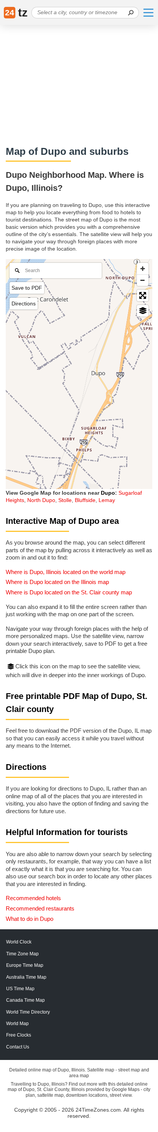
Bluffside (85, 500)
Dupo (108, 493)
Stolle (65, 500)
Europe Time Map (24, 965)
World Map (17, 1023)
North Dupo (41, 500)
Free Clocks (18, 1035)
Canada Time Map (25, 1000)
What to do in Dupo (29, 918)
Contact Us (17, 1047)
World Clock (18, 942)
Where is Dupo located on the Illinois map (57, 582)
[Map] (79, 374)
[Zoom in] (142, 268)
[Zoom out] (142, 280)
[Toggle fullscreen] (142, 295)
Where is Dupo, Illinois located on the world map (65, 572)
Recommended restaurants (40, 908)
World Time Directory (28, 1012)
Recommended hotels (33, 898)
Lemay (107, 500)
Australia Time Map (26, 977)
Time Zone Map (22, 953)
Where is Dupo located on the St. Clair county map (69, 592)
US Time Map (20, 988)
